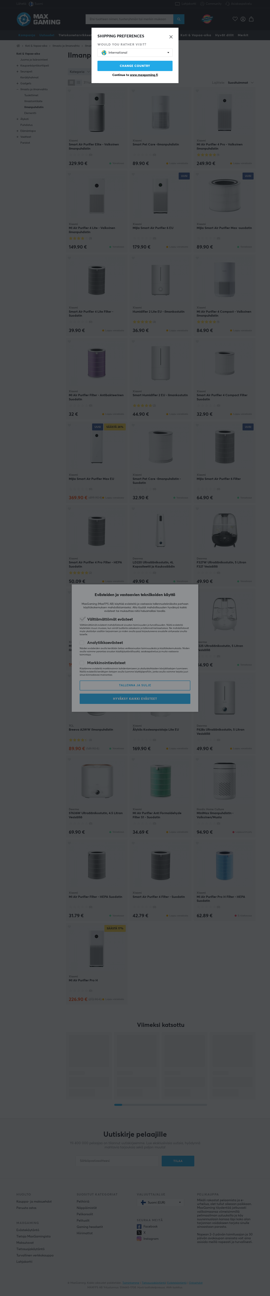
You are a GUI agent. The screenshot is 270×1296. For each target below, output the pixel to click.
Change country (135, 66)
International (118, 52)
